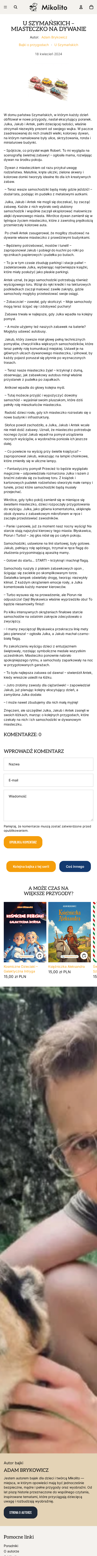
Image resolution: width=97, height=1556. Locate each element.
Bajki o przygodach (34, 45)
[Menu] (5, 7)
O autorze (11, 1551)
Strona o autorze (20, 1512)
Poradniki (11, 1546)
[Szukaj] (15, 7)
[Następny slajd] (88, 940)
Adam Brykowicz (54, 37)
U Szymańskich (66, 45)
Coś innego (75, 866)
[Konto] (81, 7)
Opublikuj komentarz (23, 842)
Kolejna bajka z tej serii (31, 866)
